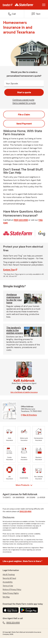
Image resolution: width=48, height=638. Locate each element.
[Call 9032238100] (19, 388)
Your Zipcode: (12, 84)
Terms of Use (8, 586)
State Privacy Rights (11, 593)
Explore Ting (9, 270)
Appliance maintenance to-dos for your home (14, 298)
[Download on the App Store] (11, 610)
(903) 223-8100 (21, 220)
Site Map (6, 597)
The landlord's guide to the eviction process (14, 330)
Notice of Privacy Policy (12, 589)
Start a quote (24, 92)
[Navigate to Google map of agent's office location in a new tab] (29, 388)
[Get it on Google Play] (29, 610)
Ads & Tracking (9, 575)
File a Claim (24, 114)
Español (6, 5)
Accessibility (8, 582)
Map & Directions (30, 415)
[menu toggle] (44, 5)
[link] (24, 4)
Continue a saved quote (23, 100)
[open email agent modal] (24, 388)
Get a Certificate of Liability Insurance (24, 392)
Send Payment (24, 123)
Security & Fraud (9, 578)
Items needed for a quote (24, 103)
